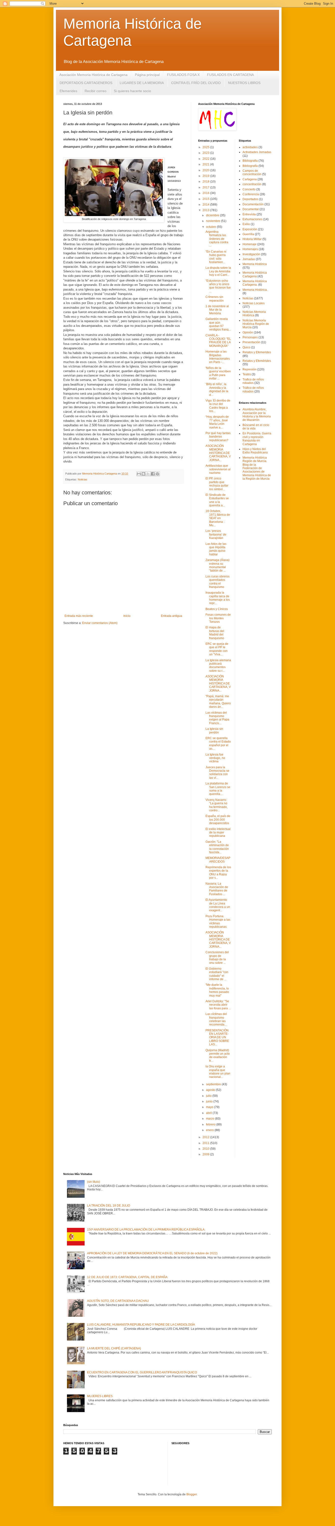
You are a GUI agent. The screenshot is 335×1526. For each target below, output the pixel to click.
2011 (206, 1143)
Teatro (247, 374)
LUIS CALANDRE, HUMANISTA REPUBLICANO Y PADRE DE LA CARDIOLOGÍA (141, 1324)
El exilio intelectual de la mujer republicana (218, 832)
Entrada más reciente (78, 616)
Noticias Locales (254, 303)
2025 (206, 147)
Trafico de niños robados (253, 381)
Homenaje (250, 244)
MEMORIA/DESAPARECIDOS (218, 859)
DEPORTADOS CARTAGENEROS (86, 83)
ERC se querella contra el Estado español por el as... (218, 743)
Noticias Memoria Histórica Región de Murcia (256, 324)
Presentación (251, 342)
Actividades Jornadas (257, 152)
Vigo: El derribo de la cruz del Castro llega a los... (218, 406)
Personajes (250, 337)
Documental (251, 209)
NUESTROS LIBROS (244, 83)
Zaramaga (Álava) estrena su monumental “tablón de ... (218, 565)
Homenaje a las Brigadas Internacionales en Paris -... (218, 357)
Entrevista (249, 214)
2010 (206, 1148)
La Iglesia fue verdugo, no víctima (215, 758)
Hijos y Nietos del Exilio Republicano (255, 450)
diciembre (213, 215)
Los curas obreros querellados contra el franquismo (218, 582)
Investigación (251, 254)
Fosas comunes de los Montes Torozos (218, 618)
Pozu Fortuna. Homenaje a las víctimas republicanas (218, 921)
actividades (250, 147)
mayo (210, 1107)
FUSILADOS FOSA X (183, 75)
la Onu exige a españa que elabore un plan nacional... (218, 1072)
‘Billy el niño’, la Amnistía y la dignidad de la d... (217, 389)
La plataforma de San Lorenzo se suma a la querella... (218, 789)
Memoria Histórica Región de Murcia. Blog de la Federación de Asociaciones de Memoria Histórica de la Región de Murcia (257, 468)
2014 (206, 204)
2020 (206, 170)
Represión (250, 369)
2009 (206, 1154)
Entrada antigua (171, 616)
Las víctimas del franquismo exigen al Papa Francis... (217, 718)
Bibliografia (250, 160)
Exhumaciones (252, 219)
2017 (206, 187)
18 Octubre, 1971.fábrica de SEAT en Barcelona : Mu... (218, 518)
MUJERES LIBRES (100, 1396)
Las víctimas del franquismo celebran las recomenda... (216, 1019)
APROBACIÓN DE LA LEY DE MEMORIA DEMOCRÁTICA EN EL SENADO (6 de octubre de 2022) (152, 1253)
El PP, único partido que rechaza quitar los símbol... (217, 484)
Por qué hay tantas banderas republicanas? (218, 436)
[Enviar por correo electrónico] (138, 473)
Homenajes (250, 249)
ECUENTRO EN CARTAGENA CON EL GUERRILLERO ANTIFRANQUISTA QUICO (142, 1372)
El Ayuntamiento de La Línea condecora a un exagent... (218, 905)
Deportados (250, 199)
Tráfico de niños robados (253, 389)
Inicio (126, 616)
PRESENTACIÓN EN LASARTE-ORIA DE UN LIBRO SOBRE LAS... (217, 1037)
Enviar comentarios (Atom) (99, 623)
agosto (211, 1090)
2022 (206, 158)
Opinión (248, 332)
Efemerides (68, 91)
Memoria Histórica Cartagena (255, 274)
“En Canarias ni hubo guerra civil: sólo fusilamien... (216, 257)
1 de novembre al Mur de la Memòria (217, 310)
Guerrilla (248, 234)
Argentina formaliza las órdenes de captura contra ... (217, 239)
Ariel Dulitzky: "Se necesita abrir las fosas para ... (218, 1005)
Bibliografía (250, 166)
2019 (206, 176)
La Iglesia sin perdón (214, 730)
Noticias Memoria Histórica (254, 313)
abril (209, 1113)
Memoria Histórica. (255, 290)
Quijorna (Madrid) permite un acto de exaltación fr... (218, 1055)
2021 (206, 164)
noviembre (213, 221)
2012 (206, 1137)
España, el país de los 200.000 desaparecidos (218, 819)
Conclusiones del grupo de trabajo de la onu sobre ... (217, 957)
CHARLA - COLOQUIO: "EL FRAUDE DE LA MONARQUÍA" (218, 341)
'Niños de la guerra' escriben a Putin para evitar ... (218, 373)
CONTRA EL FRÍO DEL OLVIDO (196, 83)
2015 (206, 199)
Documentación (253, 204)
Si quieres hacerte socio (132, 91)
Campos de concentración (252, 172)
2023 (206, 153)
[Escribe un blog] (143, 473)
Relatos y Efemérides (257, 361)
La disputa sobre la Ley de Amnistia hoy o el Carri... (218, 271)
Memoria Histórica (255, 264)
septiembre (214, 1084)
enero (210, 1130)
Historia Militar (252, 239)
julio (209, 1096)
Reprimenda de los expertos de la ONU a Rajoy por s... (218, 872)
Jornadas (249, 259)
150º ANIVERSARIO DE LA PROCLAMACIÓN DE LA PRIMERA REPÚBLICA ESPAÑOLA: (146, 1229)
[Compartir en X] (148, 473)
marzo (210, 1118)
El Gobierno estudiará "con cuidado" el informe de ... (217, 974)
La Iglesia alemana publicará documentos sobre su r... (218, 665)
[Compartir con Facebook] (152, 473)
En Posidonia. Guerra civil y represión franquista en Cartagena (257, 439)
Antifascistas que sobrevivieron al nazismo (218, 469)
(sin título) (93, 1182)
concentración (252, 184)
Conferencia (251, 194)
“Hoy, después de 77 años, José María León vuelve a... (217, 422)
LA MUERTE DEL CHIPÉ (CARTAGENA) (114, 1348)
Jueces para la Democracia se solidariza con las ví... (217, 773)
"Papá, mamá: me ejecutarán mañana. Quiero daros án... (218, 701)
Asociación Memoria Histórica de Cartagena (93, 75)
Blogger (191, 1494)
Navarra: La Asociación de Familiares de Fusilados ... (217, 889)
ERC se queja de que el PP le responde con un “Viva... (217, 649)
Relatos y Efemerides (257, 352)
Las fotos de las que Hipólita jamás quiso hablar (216, 549)
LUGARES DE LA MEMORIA (142, 83)
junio (209, 1101)
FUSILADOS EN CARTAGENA (230, 75)
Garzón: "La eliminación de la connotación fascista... (217, 847)
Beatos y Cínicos (217, 609)
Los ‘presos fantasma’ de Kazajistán (216, 534)
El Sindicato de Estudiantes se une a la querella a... (217, 500)
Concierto (249, 189)
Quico (246, 347)
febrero (211, 1124)
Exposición (250, 229)
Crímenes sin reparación (215, 298)
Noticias (82, 479)
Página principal (147, 75)
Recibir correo (95, 91)
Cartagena (250, 179)
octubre (211, 227)
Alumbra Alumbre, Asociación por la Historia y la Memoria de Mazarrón (257, 415)
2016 (206, 193)
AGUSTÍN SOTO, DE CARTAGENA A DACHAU (118, 1301)
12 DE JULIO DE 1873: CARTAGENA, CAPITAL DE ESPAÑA (127, 1277)
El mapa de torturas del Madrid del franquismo (215, 633)
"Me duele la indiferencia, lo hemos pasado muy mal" (217, 990)
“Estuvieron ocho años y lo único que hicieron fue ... (218, 286)
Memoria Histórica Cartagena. (255, 283)
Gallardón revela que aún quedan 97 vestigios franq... (218, 324)
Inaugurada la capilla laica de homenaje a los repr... (218, 598)
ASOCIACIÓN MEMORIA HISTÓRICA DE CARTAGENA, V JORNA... (218, 453)
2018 (206, 181)
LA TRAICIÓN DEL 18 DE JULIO (108, 1205)
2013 (206, 210)
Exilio (246, 224)
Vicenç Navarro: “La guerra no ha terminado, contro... (217, 805)
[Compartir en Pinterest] (157, 473)
